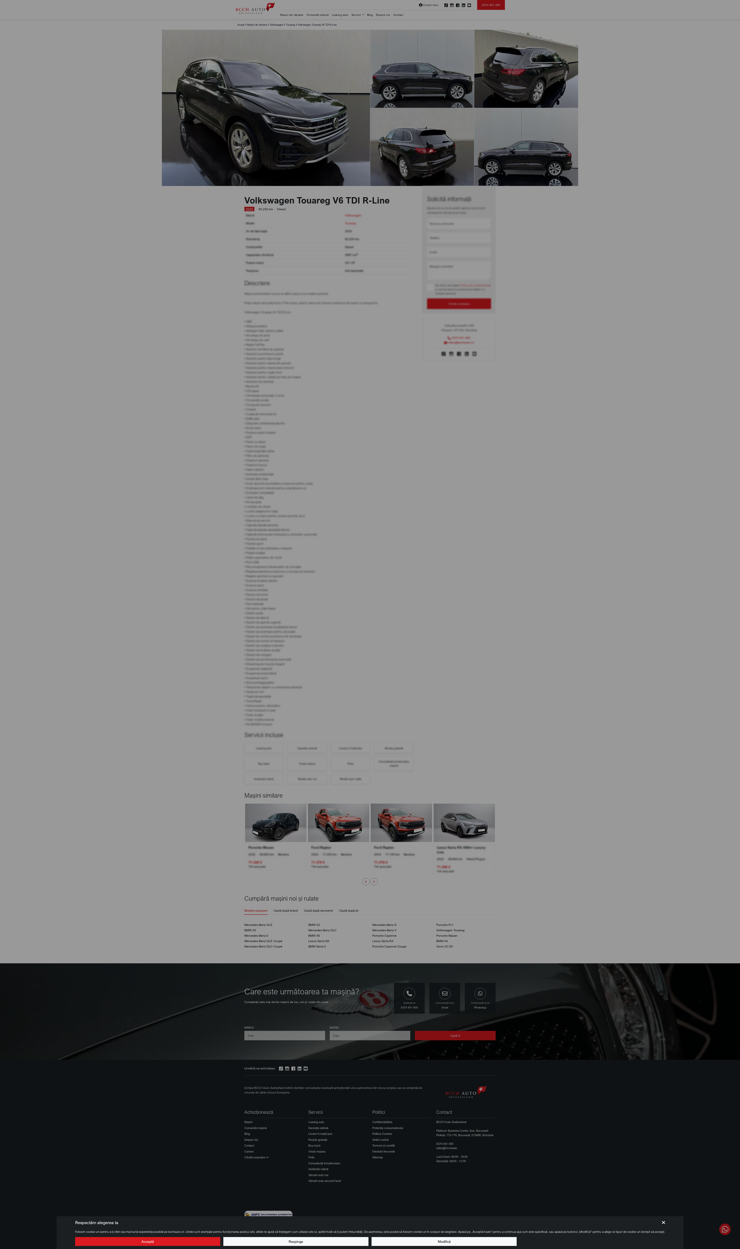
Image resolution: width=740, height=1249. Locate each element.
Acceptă (147, 1241)
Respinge (296, 1241)
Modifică (444, 1241)
